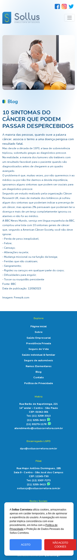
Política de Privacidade (38, 383)
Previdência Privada (38, 343)
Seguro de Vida (38, 349)
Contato (38, 377)
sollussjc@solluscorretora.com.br (38, 488)
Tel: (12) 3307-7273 (38, 480)
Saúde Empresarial (39, 338)
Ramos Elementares (39, 366)
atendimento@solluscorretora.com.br (38, 428)
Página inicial (38, 326)
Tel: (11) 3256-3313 (38, 415)
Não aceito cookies (60, 544)
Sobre (39, 332)
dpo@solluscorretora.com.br (38, 448)
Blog (38, 372)
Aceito (25, 544)
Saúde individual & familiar (38, 355)
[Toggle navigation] (69, 18)
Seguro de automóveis (38, 360)
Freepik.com (21, 297)
